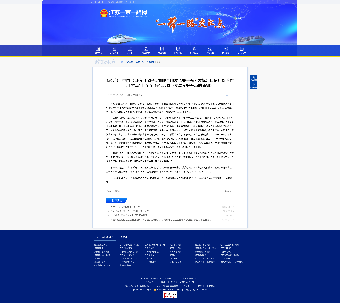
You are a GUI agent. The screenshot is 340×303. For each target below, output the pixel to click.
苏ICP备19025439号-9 (141, 290)
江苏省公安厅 (99, 248)
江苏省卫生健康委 (127, 255)
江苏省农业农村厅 (202, 251)
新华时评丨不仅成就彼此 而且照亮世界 (128, 215)
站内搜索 (253, 80)
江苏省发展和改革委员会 (114, 2)
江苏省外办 (149, 255)
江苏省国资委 (200, 255)
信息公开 (226, 53)
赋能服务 (210, 53)
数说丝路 (194, 53)
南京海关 (173, 258)
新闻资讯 (114, 53)
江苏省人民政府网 (97, 2)
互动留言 (242, 53)
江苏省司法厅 (150, 248)
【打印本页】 (227, 191)
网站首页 (98, 53)
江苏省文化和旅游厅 (102, 255)
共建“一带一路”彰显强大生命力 (125, 207)
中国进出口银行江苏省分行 (231, 262)
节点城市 (146, 53)
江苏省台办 (174, 255)
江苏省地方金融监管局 (129, 258)
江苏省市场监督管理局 (229, 255)
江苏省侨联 (225, 258)
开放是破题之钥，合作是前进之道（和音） (130, 211)
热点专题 (162, 53)
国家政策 (150, 62)
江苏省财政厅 (175, 248)
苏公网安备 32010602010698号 (170, 290)
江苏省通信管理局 (127, 262)
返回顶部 (253, 88)
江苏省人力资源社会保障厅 (206, 248)
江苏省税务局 (150, 258)
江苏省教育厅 (175, 245)
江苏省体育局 (99, 258)
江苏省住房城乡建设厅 (129, 251)
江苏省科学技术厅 (202, 245)
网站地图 (200, 286)
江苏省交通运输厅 (152, 251)
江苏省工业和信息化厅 (229, 245)
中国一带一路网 (131, 2)
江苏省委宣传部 (100, 245)
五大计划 (130, 53)
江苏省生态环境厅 (101, 251)
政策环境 (178, 53)
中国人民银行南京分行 (204, 258)
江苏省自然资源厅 (227, 248)
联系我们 (187, 286)
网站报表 (211, 286)
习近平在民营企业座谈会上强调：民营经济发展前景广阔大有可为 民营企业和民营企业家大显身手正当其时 (160, 219)
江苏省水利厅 (175, 251)
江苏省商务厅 (226, 251)
